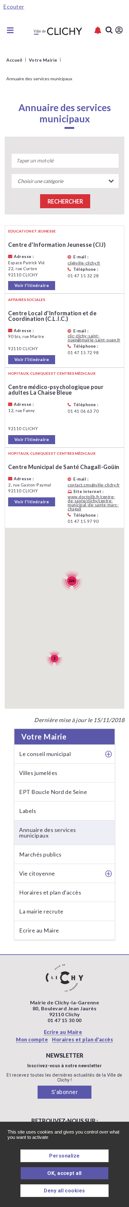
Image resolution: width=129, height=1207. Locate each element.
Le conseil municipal (45, 753)
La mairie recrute (41, 911)
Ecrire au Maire (39, 930)
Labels (27, 810)
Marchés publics (40, 854)
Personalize (64, 1156)
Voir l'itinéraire (31, 285)
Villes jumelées (38, 772)
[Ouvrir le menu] (10, 30)
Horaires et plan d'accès (50, 892)
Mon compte (32, 1039)
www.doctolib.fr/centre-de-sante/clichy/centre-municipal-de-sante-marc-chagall (93, 503)
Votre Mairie (43, 736)
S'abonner (64, 1092)
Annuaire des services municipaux (47, 832)
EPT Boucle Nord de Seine (53, 791)
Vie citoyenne (37, 873)
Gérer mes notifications (98, 30)
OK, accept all (64, 1173)
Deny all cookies (64, 1191)
